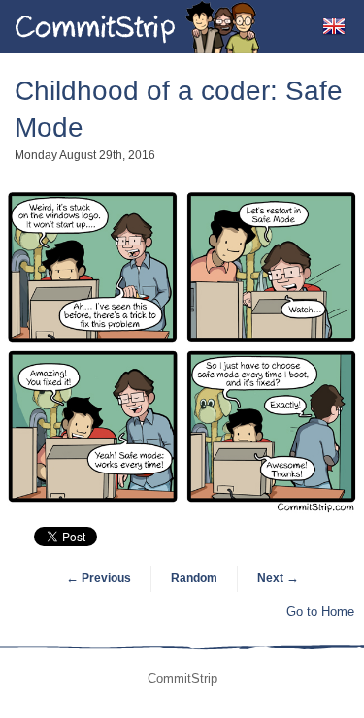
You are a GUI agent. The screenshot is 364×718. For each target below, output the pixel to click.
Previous (98, 578)
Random (194, 578)
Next (278, 578)
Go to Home (320, 611)
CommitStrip (138, 26)
